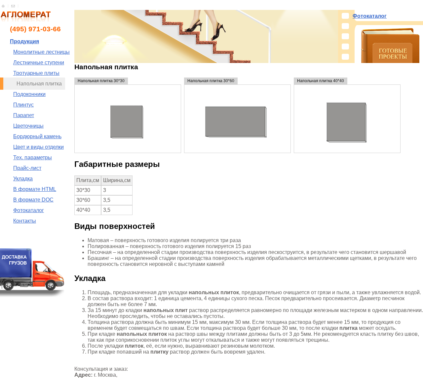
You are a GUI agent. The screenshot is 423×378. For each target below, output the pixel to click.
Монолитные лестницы (41, 52)
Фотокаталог (28, 210)
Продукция (24, 41)
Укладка (23, 178)
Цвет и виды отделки (38, 147)
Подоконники (29, 94)
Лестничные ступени (38, 62)
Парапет (23, 115)
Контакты (24, 221)
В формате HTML (34, 189)
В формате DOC (33, 200)
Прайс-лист (27, 168)
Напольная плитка (39, 83)
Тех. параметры (32, 157)
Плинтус (23, 105)
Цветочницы (28, 126)
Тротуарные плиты (36, 73)
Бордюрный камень (37, 136)
